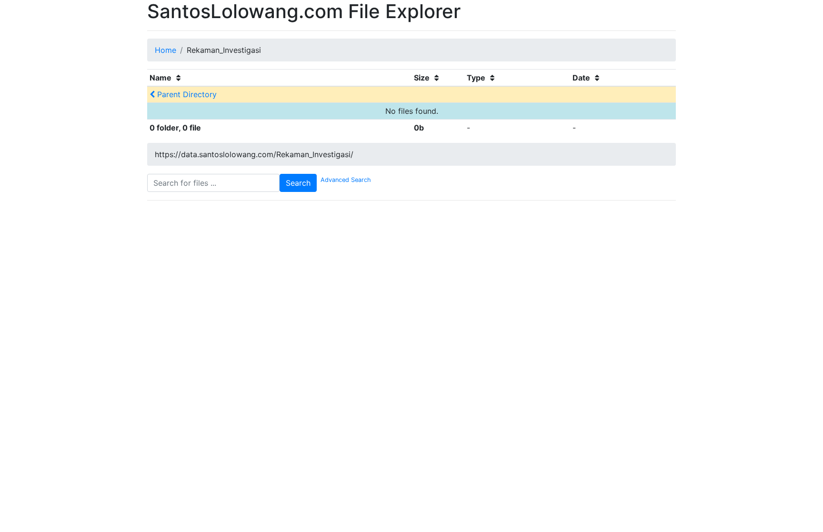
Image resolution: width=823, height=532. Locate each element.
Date (582, 77)
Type (477, 77)
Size (423, 77)
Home (165, 50)
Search (298, 183)
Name (161, 77)
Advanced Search (344, 179)
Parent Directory (186, 94)
